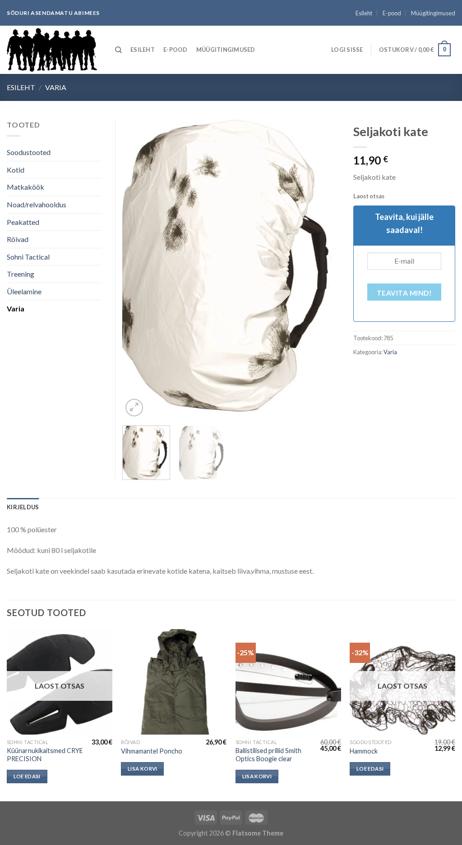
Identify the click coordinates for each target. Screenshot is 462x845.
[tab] (23, 507)
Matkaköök (25, 187)
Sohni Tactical (28, 256)
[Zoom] (134, 407)
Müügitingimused (433, 13)
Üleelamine (24, 291)
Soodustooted (29, 152)
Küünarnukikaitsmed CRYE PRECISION (45, 755)
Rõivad (17, 239)
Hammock (364, 751)
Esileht (364, 13)
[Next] (324, 269)
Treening (20, 273)
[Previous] (138, 269)
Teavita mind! (404, 293)
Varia (55, 87)
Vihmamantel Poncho (151, 751)
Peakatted (23, 222)
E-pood (392, 13)
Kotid (15, 169)
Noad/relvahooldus (36, 204)
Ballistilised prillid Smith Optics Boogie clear (268, 755)
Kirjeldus (23, 507)
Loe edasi (27, 776)
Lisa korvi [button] (142, 769)
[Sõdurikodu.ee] (52, 50)
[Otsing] (118, 50)
